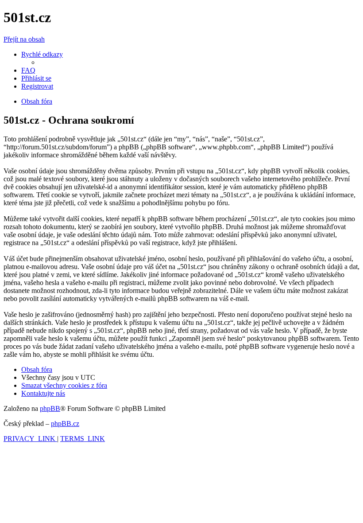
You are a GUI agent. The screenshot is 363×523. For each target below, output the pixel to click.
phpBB (50, 408)
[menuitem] (28, 70)
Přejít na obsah (24, 39)
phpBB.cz (65, 423)
